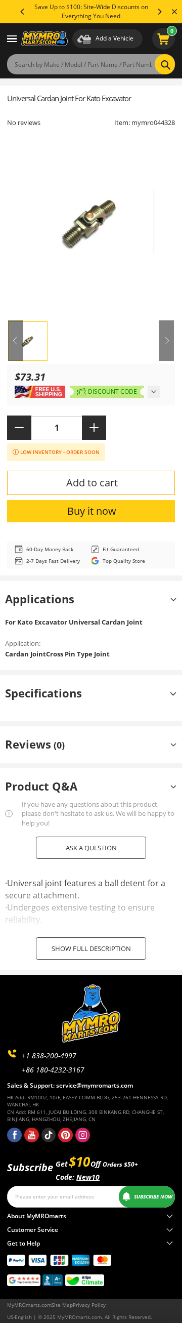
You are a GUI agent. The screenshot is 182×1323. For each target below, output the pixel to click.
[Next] (159, 12)
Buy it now (91, 511)
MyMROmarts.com (29, 1304)
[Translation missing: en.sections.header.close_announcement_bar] (174, 12)
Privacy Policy (89, 1304)
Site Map (62, 1304)
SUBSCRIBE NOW (153, 1196)
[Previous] (23, 12)
